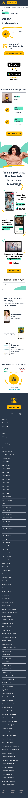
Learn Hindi (5, 493)
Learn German (6, 482)
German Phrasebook (8, 697)
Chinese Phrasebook (8, 679)
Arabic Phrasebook (7, 676)
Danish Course (6, 570)
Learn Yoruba (6, 560)
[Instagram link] (20, 414)
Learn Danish (6, 468)
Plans (3, 433)
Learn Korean (6, 511)
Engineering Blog (7, 451)
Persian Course (6, 626)
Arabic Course (6, 563)
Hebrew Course (6, 591)
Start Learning (12, 2)
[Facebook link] (8, 414)
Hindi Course (5, 595)
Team (3, 440)
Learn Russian (6, 532)
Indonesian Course (7, 602)
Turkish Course (6, 665)
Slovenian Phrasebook (8, 756)
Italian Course (6, 605)
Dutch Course (6, 574)
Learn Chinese (6, 465)
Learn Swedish (6, 546)
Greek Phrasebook (7, 700)
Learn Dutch (5, 472)
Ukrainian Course (7, 669)
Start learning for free (14, 53)
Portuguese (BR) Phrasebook (10, 746)
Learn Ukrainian (6, 556)
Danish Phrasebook (7, 683)
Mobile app (5, 430)
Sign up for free (14, 270)
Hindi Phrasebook (7, 707)
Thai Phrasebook (7, 774)
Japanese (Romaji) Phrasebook (11, 725)
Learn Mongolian (7, 514)
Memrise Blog (6, 444)
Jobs (3, 447)
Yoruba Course (6, 672)
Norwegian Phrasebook (9, 735)
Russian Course (6, 641)
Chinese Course (6, 567)
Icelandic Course (6, 598)
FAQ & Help (5, 426)
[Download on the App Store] (14, 65)
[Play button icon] (7, 98)
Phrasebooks (6, 458)
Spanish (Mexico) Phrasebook (10, 760)
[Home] (5, 46)
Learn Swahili (6, 542)
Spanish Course (16, 7)
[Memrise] (3, 3)
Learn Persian (6, 521)
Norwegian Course (7, 623)
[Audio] (6, 34)
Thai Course (5, 662)
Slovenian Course (7, 644)
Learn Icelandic (6, 497)
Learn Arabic (5, 461)
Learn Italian (5, 504)
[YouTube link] (16, 414)
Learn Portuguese (7, 528)
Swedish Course (6, 658)
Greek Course (6, 588)
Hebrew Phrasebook (8, 704)
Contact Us (5, 423)
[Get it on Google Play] (14, 74)
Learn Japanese (6, 507)
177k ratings (14, 70)
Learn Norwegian (7, 518)
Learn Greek (5, 486)
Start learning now (14, 133)
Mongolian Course (7, 619)
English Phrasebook (8, 690)
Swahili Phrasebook (7, 767)
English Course (6, 577)
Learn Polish (5, 525)
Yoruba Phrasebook (8, 785)
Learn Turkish (6, 553)
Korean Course (6, 616)
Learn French (6, 479)
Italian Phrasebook (7, 718)
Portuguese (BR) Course (9, 633)
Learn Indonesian (7, 500)
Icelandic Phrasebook (8, 711)
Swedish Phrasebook (8, 770)
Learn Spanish (6, 7)
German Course (6, 584)
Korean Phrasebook (8, 728)
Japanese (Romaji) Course (9, 612)
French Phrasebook (7, 693)
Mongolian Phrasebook (9, 732)
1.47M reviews (14, 79)
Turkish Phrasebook (8, 777)
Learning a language (8, 454)
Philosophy (5, 437)
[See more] (24, 3)
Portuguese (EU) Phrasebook (10, 749)
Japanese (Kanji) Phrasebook (10, 721)
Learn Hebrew (6, 490)
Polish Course (6, 630)
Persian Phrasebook (8, 739)
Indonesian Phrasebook (9, 714)
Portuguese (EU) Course (9, 637)
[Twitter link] (12, 414)
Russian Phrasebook (8, 753)
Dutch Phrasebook (7, 686)
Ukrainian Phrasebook (8, 781)
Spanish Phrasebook (8, 763)
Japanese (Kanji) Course (9, 609)
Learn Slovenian (6, 535)
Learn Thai (5, 549)
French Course (6, 581)
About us (4, 419)
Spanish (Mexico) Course (9, 648)
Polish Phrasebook (7, 742)
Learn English (6, 475)
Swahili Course (6, 655)
